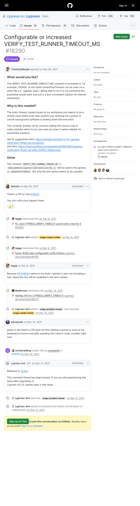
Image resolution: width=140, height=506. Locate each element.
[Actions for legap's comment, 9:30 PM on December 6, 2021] (87, 265)
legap (14, 265)
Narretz (15, 186)
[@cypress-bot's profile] (8, 363)
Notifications (86, 16)
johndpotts (17, 321)
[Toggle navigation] (6, 5)
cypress (33, 16)
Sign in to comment (32, 425)
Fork (107, 16)
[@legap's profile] (8, 266)
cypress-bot (18, 363)
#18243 (35, 194)
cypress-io (15, 16)
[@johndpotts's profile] (8, 322)
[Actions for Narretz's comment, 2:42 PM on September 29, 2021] (87, 186)
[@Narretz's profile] (8, 186)
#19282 (16, 354)
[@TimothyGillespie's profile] (8, 68)
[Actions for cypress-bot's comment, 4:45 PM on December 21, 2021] (87, 363)
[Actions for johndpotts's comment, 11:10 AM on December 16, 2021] (87, 322)
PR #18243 (23, 273)
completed (54, 350)
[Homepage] (70, 5)
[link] (28, 59)
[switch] (11, 206)
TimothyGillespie (20, 69)
